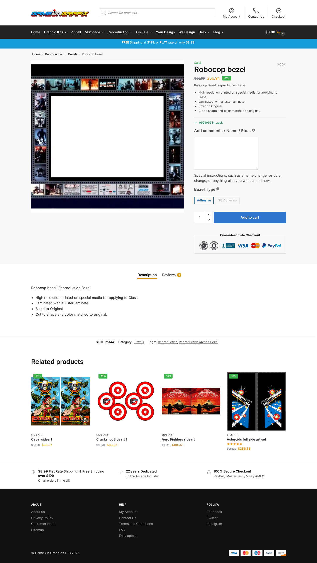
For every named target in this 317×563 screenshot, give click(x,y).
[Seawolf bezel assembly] (283, 64)
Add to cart (250, 217)
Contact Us (256, 16)
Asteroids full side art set (246, 439)
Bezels (72, 54)
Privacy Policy (42, 518)
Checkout (278, 16)
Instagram (214, 524)
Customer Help (42, 524)
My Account (231, 16)
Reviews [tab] (171, 275)
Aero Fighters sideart (178, 439)
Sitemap (37, 530)
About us (38, 512)
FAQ (122, 530)
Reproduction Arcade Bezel (198, 342)
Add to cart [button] (60, 454)
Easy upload (128, 536)
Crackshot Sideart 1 (111, 439)
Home (36, 54)
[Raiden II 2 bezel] (279, 64)
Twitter (212, 518)
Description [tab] (147, 275)
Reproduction (54, 54)
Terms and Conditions (136, 524)
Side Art (37, 434)
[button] (275, 32)
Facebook (214, 512)
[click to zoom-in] (107, 136)
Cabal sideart (41, 439)
